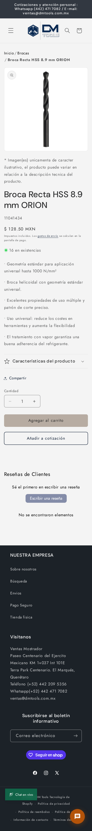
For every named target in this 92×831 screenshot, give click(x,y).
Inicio (9, 53)
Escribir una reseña (46, 498)
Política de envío (67, 812)
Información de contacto (31, 820)
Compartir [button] (18, 378)
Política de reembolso (34, 812)
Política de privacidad (54, 804)
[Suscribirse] (76, 736)
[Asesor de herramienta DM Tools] (77, 816)
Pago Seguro (21, 605)
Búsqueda (18, 581)
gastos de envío (48, 236)
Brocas (23, 53)
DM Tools (42, 797)
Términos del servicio (68, 820)
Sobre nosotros (23, 569)
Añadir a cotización (46, 438)
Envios (15, 593)
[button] (11, 31)
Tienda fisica (21, 617)
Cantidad (11, 390)
